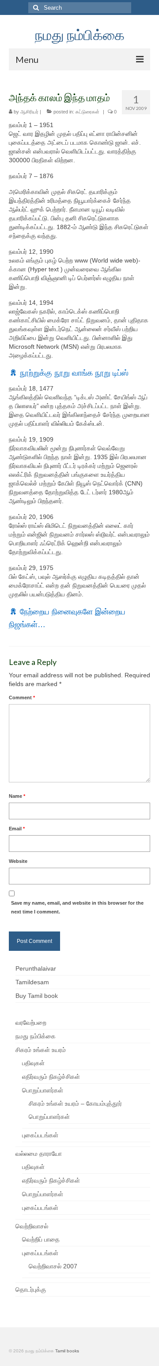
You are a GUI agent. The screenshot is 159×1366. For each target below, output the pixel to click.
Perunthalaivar (35, 968)
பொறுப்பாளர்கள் (42, 1090)
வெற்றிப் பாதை (41, 1239)
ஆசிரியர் (29, 111)
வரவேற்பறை (30, 1022)
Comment (22, 697)
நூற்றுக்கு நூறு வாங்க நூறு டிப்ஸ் (74, 373)
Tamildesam (32, 982)
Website (18, 861)
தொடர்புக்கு (30, 1289)
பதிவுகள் (33, 1063)
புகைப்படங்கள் (40, 1135)
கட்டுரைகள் (87, 111)
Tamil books (67, 1350)
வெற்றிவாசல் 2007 (53, 1266)
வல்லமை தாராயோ (38, 1153)
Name (17, 796)
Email (17, 828)
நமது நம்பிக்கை (80, 34)
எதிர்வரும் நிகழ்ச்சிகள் (51, 1076)
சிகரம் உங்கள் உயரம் (40, 1049)
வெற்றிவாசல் (31, 1226)
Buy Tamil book (36, 995)
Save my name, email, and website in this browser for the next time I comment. (77, 907)
